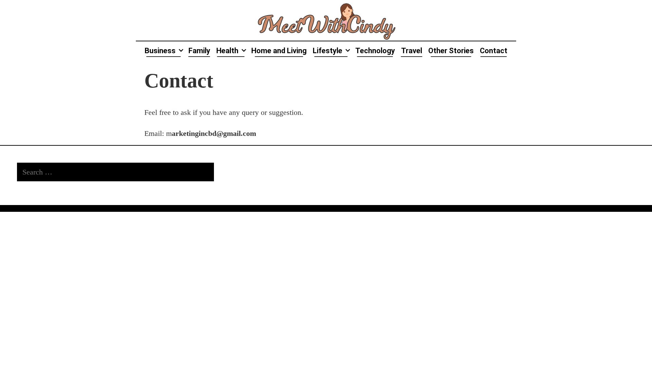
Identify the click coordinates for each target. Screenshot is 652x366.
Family (199, 50)
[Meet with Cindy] (326, 19)
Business (160, 50)
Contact (493, 50)
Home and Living (279, 50)
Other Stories (451, 50)
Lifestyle (327, 50)
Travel (411, 50)
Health (227, 50)
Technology (375, 50)
